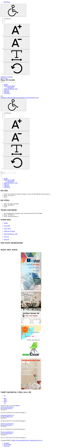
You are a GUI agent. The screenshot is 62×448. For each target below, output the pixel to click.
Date (5, 398)
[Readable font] (16, 55)
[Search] (1, 171)
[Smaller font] (16, 43)
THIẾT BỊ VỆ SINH (9, 231)
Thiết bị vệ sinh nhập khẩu (18, 440)
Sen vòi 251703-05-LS (6, 425)
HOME (6, 223)
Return (17, 405)
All (4, 395)
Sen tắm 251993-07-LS (7, 416)
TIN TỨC (6, 236)
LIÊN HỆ (6, 239)
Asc (5, 402)
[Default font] (16, 68)
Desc (5, 401)
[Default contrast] (4, 20)
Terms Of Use (38, 440)
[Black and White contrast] (4, 116)
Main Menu (7, 2)
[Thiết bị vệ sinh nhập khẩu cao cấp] (7, 78)
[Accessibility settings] (13, 10)
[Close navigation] (1, 176)
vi (1, 96)
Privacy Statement (30, 440)
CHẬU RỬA (7, 228)
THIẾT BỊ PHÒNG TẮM (10, 234)
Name (5, 400)
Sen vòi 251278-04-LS (6, 408)
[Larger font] (16, 30)
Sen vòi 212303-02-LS (6, 433)
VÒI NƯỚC (7, 226)
